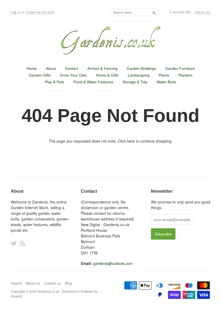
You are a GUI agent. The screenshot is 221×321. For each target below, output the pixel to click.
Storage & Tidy (134, 82)
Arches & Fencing (102, 68)
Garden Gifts (40, 75)
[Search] (154, 12)
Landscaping (139, 75)
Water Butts (166, 82)
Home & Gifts (107, 75)
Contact (71, 68)
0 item (180, 12)
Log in (15, 12)
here (131, 141)
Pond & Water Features (93, 82)
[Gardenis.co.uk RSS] (23, 243)
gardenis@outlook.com (113, 263)
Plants (164, 75)
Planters (185, 75)
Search (16, 283)
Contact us (52, 283)
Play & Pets (54, 82)
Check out (202, 12)
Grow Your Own (73, 75)
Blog (68, 283)
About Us (33, 283)
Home (31, 68)
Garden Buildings (141, 68)
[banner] (110, 40)
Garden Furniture (180, 68)
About (51, 68)
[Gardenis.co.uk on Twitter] (14, 243)
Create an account (40, 12)
